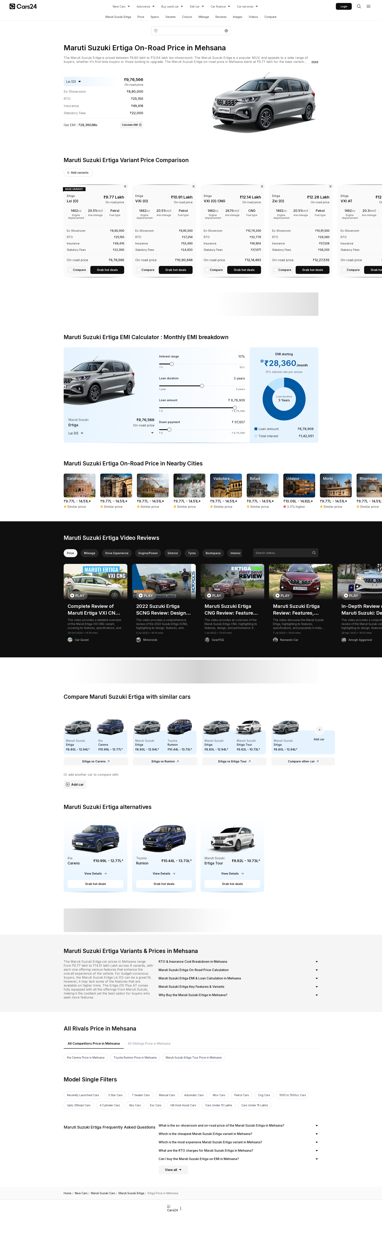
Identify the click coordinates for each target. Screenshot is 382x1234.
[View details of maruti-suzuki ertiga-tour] (232, 854)
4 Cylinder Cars (110, 1105)
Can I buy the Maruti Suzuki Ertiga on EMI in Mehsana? (199, 1159)
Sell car (195, 6)
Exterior (173, 553)
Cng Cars (264, 1095)
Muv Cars (219, 1095)
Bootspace (213, 553)
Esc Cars (155, 1105)
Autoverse (143, 6)
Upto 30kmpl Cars (79, 1105)
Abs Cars (135, 1105)
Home (68, 1193)
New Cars (119, 6)
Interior (236, 553)
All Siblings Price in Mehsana (149, 1043)
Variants (170, 16)
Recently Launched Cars (83, 1095)
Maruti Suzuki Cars (104, 1193)
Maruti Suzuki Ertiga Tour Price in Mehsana (194, 1057)
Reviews (221, 16)
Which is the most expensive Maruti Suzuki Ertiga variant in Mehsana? (210, 1142)
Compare (270, 16)
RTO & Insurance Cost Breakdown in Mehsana (193, 961)
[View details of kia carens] (95, 854)
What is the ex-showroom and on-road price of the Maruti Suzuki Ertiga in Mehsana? (221, 1125)
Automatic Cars (194, 1095)
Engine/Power (148, 553)
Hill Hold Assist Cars (183, 1105)
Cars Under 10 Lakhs (218, 1105)
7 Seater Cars (141, 1095)
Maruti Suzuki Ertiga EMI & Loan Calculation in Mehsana (200, 978)
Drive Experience (117, 553)
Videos (253, 16)
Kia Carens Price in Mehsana (85, 1057)
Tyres (192, 553)
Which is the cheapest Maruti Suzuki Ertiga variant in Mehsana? (205, 1134)
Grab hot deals (107, 270)
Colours (187, 16)
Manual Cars (167, 1095)
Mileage (204, 16)
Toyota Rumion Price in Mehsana (135, 1057)
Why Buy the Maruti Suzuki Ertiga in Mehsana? (193, 995)
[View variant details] (95, 230)
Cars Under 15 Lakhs (254, 1105)
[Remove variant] (125, 186)
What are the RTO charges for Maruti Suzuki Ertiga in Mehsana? (206, 1150)
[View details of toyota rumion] (164, 854)
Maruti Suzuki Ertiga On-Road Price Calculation (194, 970)
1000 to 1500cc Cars (292, 1095)
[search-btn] (359, 6)
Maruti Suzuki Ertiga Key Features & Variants (191, 987)
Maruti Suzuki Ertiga (118, 16)
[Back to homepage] (23, 6)
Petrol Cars (241, 1095)
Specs (155, 16)
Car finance (218, 6)
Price (140, 16)
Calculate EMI (130, 124)
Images (237, 16)
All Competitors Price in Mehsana (94, 1043)
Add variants (80, 172)
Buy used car (170, 6)
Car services (245, 6)
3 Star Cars (115, 1095)
